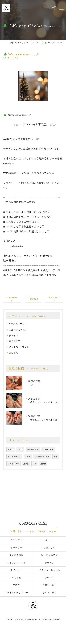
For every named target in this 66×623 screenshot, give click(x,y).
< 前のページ (12, 299)
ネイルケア (14, 341)
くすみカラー (13, 463)
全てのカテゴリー (18, 323)
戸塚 (35, 463)
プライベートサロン (19, 346)
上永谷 (26, 463)
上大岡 (43, 463)
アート (28, 456)
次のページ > (53, 299)
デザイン (13, 335)
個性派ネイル (32, 449)
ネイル (20, 449)
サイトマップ (49, 592)
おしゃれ (13, 352)
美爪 (56, 456)
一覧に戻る (33, 298)
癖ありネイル (48, 449)
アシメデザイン (14, 456)
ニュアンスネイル (18, 329)
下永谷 (10, 449)
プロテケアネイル (42, 456)
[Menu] (61, 8)
